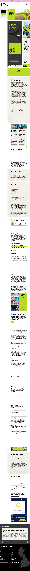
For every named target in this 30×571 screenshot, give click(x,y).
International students (3, 549)
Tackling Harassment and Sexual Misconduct (3, 566)
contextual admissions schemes (16, 355)
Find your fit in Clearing (25, 29)
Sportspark (14, 554)
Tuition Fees (19, 458)
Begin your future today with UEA (14, 144)
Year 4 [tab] (25, 224)
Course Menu (4, 11)
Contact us (11, 551)
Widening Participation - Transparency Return (3, 564)
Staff (1, 551)
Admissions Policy (14, 426)
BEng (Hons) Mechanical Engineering (13, 57)
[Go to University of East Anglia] (6, 5)
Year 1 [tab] (12, 224)
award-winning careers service (15, 117)
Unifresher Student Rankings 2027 (19, 74)
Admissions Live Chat (3, 16)
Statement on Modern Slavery (4, 560)
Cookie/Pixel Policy (3, 561)
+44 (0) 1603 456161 (12, 560)
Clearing (10, 51)
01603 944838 (14, 318)
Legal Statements (2, 559)
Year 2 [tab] (16, 224)
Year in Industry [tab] (20, 224)
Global (10, 550)
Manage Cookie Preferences (4, 562)
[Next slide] (27, 542)
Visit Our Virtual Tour (21, 144)
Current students (2, 550)
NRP (14, 553)
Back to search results (4, 8)
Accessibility (2, 558)
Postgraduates (2, 548)
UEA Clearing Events (26, 62)
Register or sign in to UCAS (16, 486)
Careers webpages (20, 194)
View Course (19, 65)
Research (11, 548)
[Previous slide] (2, 542)
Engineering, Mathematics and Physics (15, 22)
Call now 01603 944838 (10, 17)
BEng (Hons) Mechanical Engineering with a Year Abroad (14, 60)
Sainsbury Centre (14, 552)
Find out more (5, 538)
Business (11, 549)
